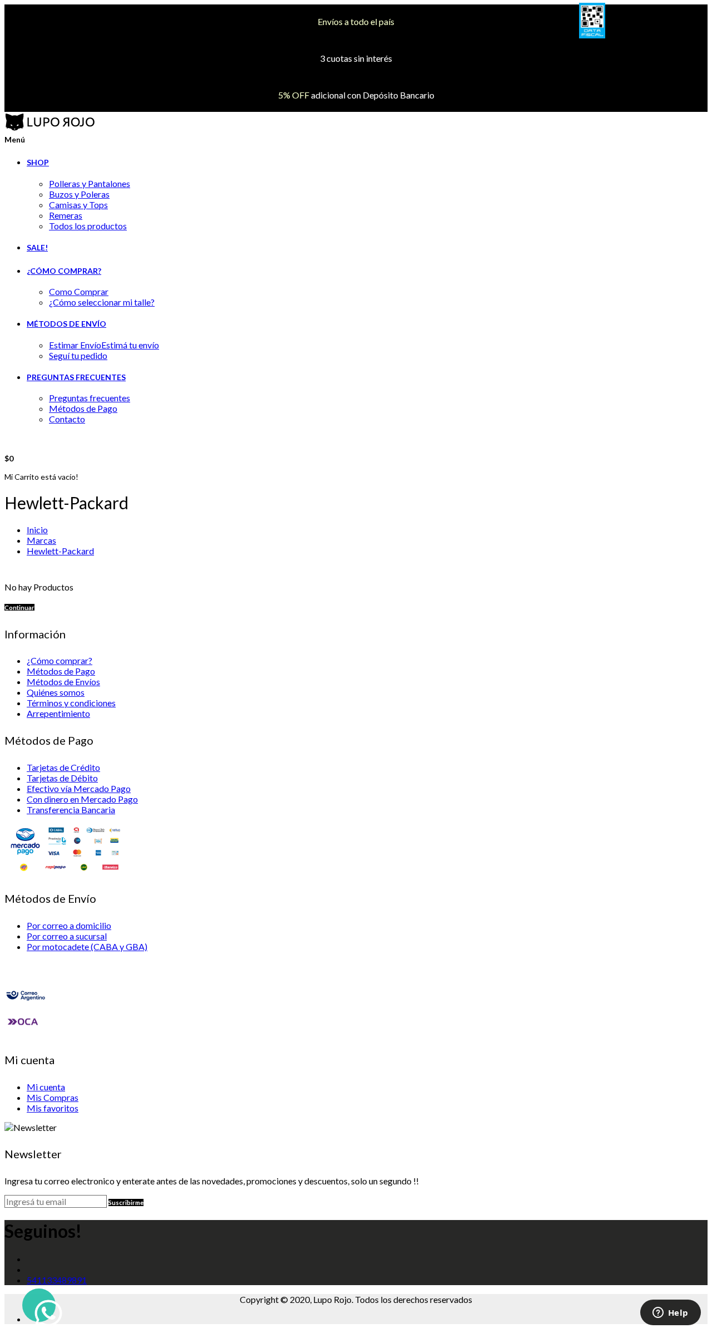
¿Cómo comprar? (59, 660)
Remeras (65, 215)
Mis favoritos (52, 1108)
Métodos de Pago (83, 408)
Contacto (67, 419)
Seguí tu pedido (78, 355)
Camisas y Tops (78, 204)
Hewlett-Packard (60, 550)
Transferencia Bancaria (71, 809)
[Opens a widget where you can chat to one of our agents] (670, 1313)
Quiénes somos (56, 692)
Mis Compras (52, 1097)
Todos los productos (88, 225)
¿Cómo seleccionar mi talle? (102, 302)
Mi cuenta (46, 1086)
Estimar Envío (104, 345)
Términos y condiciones (71, 702)
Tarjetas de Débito (62, 778)
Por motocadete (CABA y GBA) (87, 946)
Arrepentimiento (58, 713)
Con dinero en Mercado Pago (82, 799)
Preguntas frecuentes (89, 397)
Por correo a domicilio (69, 925)
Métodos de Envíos (63, 681)
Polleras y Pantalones (89, 183)
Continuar (19, 607)
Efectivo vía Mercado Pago (79, 788)
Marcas (41, 540)
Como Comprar (78, 291)
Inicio (37, 529)
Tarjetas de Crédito (63, 767)
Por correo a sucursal (67, 936)
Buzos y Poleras (79, 194)
